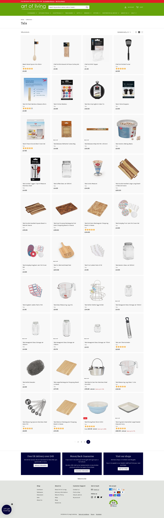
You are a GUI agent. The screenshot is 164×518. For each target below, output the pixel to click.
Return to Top (82, 478)
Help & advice (77, 495)
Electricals (57, 13)
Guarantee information (82, 471)
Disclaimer (98, 514)
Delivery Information (61, 492)
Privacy (92, 514)
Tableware (69, 13)
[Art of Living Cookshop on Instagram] (92, 497)
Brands (87, 13)
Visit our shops (123, 468)
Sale (38, 497)
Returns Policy (59, 495)
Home (22, 19)
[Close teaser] (12, 504)
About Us (124, 13)
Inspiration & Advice (109, 13)
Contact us (76, 489)
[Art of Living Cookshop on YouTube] (98, 497)
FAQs (56, 497)
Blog (56, 500)
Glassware (40, 495)
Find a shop (76, 492)
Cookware (31, 13)
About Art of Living (60, 489)
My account (76, 497)
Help (133, 13)
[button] (118, 503)
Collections (29, 19)
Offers (96, 13)
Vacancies (58, 503)
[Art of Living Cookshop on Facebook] (95, 497)
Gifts (78, 13)
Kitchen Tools (44, 13)
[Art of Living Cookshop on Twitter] (101, 497)
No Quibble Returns (48, 1)
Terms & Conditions (84, 514)
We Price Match (60, 1)
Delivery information (41, 465)
